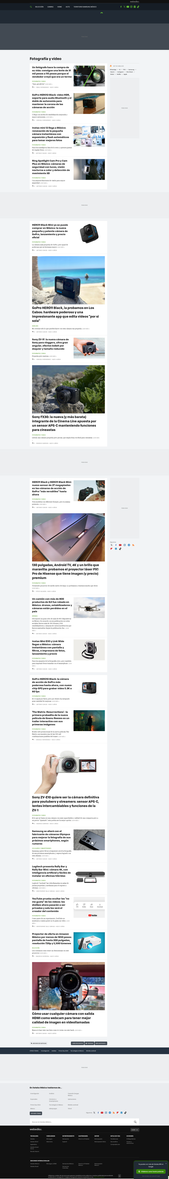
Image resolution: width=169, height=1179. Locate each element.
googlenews (134, 7)
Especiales (33, 1099)
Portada (90, 1043)
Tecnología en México (77, 1051)
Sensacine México (68, 1164)
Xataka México (34, 1164)
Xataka (32, 1139)
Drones (34, 616)
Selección (39, 7)
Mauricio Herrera (42, 956)
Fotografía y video (39, 81)
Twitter (124, 7)
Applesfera (33, 1144)
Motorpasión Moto (100, 1142)
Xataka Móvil (34, 1142)
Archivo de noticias (39, 1043)
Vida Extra (49, 1142)
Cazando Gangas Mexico (73, 1094)
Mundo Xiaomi (34, 1151)
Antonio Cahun (41, 153)
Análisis (35, 326)
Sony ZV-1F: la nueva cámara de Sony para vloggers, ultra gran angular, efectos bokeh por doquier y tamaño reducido (50, 343)
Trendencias (114, 1139)
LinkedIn (115, 548)
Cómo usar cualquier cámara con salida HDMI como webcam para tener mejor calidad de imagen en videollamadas (63, 1017)
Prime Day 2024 (63, 1051)
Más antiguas (101, 1043)
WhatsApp (113, 69)
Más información (99, 1177)
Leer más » (49, 84)
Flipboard (111, 548)
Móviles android (91, 1051)
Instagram (131, 7)
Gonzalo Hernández (43, 120)
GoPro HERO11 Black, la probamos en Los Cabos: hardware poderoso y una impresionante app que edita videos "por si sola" (65, 314)
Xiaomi (112, 72)
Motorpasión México (98, 1164)
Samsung (131, 69)
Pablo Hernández (42, 87)
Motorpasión (98, 1139)
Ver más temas (36, 1113)
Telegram (128, 544)
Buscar (135, 1122)
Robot (112, 74)
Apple (125, 74)
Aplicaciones (72, 1099)
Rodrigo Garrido (42, 443)
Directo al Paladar (83, 1139)
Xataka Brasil (34, 1166)
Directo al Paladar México (83, 1164)
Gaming (50, 7)
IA (119, 69)
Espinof (64, 1142)
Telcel (70, 1108)
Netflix (119, 74)
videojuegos (53, 1108)
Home (59, 7)
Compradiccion (115, 1144)
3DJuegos (49, 1139)
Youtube (128, 7)
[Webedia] (134, 1)
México (32, 1108)
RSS (133, 544)
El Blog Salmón (131, 1139)
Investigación (45, 1051)
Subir (133, 1130)
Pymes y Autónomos (130, 1142)
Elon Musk (129, 72)
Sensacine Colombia (65, 1167)
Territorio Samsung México (85, 7)
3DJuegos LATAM (51, 1164)
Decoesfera (114, 1142)
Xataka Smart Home (34, 1148)
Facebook (121, 7)
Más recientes (77, 1043)
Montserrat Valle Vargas (45, 891)
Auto (68, 7)
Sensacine (65, 1139)
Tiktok (138, 7)
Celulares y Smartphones (41, 848)
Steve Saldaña (41, 591)
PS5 (124, 69)
